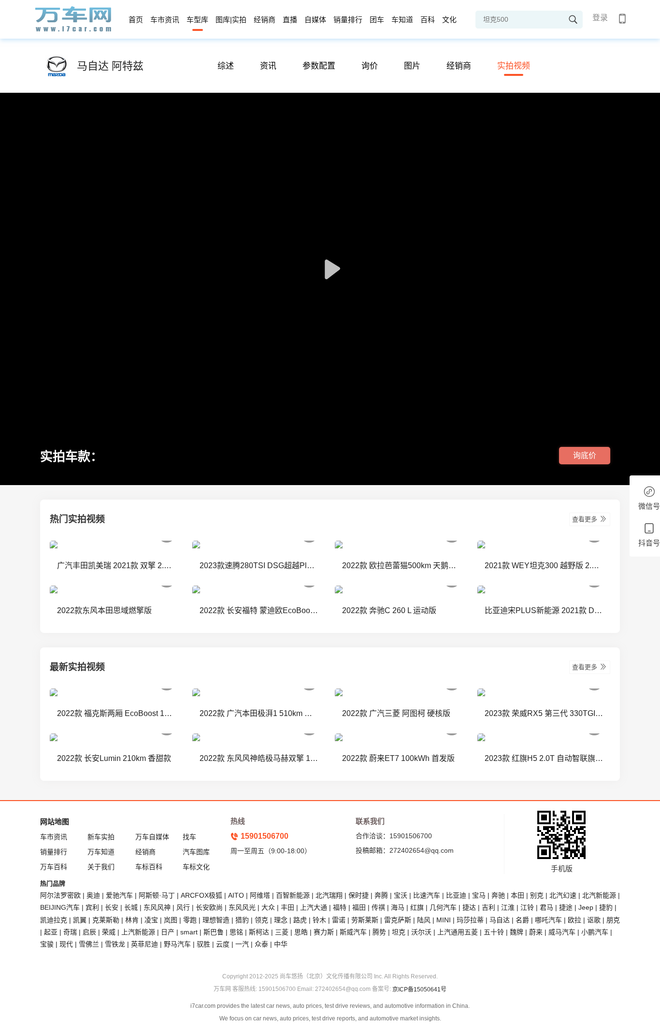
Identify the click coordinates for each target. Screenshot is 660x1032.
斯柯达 (259, 932)
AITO (236, 895)
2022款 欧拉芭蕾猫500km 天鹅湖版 (401, 565)
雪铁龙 (115, 944)
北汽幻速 (562, 895)
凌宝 (151, 920)
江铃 (527, 907)
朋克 (613, 920)
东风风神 (157, 907)
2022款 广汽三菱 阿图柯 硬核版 (396, 713)
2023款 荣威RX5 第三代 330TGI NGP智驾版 (544, 713)
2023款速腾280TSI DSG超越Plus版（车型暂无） (259, 565)
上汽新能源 (138, 932)
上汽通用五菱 (457, 932)
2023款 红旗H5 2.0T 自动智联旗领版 (544, 758)
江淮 (508, 907)
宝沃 (400, 895)
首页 (136, 19)
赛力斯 (324, 932)
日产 (167, 932)
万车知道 (101, 852)
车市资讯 (164, 19)
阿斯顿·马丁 (157, 895)
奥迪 (93, 895)
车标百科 (148, 867)
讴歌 (594, 920)
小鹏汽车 (594, 932)
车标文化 (196, 867)
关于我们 (101, 867)
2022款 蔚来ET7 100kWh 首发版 (398, 758)
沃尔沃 (421, 932)
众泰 (261, 944)
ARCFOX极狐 (201, 895)
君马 (546, 907)
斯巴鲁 (213, 932)
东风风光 (242, 907)
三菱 (281, 932)
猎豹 (242, 920)
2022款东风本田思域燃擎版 (104, 610)
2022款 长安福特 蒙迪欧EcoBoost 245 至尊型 (259, 610)
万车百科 (53, 867)
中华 (280, 944)
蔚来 (536, 932)
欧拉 (574, 920)
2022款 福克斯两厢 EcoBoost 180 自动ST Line (116, 713)
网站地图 (54, 821)
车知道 (402, 19)
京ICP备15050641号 (419, 989)
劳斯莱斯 (364, 920)
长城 (131, 907)
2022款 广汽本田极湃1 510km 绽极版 (259, 713)
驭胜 (203, 944)
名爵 (522, 920)
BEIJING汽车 (60, 907)
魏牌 (516, 932)
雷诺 (338, 920)
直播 (290, 19)
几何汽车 (443, 907)
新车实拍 (101, 837)
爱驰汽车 (119, 895)
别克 (537, 895)
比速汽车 (426, 895)
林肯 (132, 920)
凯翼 (79, 920)
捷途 (566, 907)
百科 (427, 19)
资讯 (268, 66)
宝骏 (47, 944)
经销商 (264, 19)
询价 (369, 66)
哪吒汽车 (548, 920)
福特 (339, 907)
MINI (443, 920)
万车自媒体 (152, 837)
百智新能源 (293, 895)
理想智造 (216, 920)
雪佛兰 (89, 944)
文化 (449, 19)
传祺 (378, 907)
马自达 (499, 920)
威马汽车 (561, 932)
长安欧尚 (209, 907)
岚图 (170, 920)
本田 (517, 895)
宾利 (92, 907)
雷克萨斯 (397, 920)
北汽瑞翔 (329, 895)
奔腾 (381, 895)
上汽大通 (313, 907)
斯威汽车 (353, 932)
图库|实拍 (230, 19)
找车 (189, 837)
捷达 (469, 907)
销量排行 (347, 19)
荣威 (108, 932)
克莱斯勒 (105, 920)
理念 (280, 920)
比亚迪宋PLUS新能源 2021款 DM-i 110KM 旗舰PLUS (544, 610)
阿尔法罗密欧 (61, 895)
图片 (412, 66)
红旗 (417, 907)
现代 (66, 944)
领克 (261, 920)
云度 (223, 944)
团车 (377, 19)
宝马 (479, 895)
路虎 (300, 920)
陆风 (423, 920)
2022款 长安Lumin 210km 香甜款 (114, 758)
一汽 (242, 944)
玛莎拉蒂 (470, 920)
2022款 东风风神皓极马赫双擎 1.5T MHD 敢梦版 (259, 758)
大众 (268, 907)
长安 (111, 907)
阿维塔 (260, 895)
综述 (225, 66)
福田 (359, 907)
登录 (600, 18)
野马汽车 (177, 944)
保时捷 (358, 895)
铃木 (319, 920)
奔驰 (498, 895)
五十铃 (494, 932)
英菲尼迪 (144, 944)
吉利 (488, 907)
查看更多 (585, 519)
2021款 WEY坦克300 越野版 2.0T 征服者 (544, 565)
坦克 (398, 932)
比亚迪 (456, 895)
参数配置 (318, 66)
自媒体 (315, 19)
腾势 (379, 932)
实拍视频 (513, 66)
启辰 (89, 932)
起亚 (50, 932)
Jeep (585, 907)
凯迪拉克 (53, 920)
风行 (183, 907)
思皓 (301, 932)
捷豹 (606, 907)
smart (189, 932)
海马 (397, 907)
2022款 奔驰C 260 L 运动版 (389, 610)
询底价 (584, 455)
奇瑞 (70, 932)
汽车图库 (196, 852)
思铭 (236, 932)
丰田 (287, 907)
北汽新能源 (599, 895)
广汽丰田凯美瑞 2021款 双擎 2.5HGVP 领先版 (116, 565)
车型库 (197, 19)
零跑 (190, 920)
